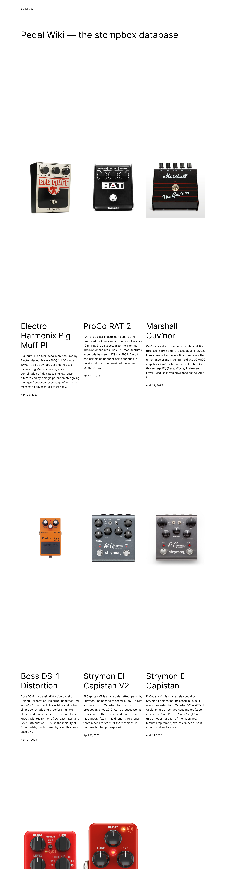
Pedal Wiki (27, 9)
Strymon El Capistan (166, 680)
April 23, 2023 (29, 394)
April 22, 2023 (154, 385)
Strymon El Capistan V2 (106, 680)
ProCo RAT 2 (107, 326)
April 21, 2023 (29, 739)
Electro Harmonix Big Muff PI (46, 335)
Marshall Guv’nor (162, 330)
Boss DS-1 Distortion (40, 680)
